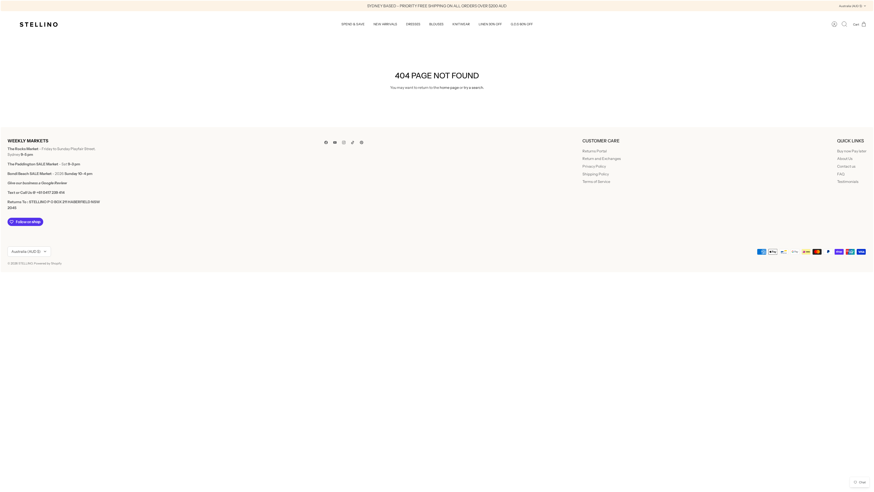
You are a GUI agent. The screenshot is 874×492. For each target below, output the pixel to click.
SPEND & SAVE (353, 24)
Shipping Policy (595, 174)
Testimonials (848, 181)
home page (449, 87)
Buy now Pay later (851, 151)
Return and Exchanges (601, 158)
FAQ (841, 174)
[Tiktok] (352, 142)
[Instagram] (343, 142)
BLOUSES (436, 24)
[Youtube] (334, 142)
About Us (845, 158)
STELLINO (25, 263)
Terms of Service (596, 181)
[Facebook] (326, 142)
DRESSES (413, 24)
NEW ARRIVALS (385, 24)
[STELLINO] (38, 24)
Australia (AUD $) (850, 6)
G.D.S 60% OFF (522, 24)
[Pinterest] (361, 142)
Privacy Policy (594, 166)
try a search (473, 87)
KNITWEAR (461, 24)
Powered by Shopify (48, 263)
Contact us (846, 166)
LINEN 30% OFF (490, 24)
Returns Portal (594, 151)
